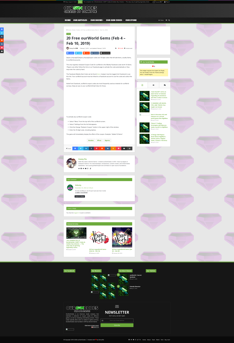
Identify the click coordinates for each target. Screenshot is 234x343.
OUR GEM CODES (114, 20)
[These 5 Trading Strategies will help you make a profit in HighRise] (144, 127)
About (149, 339)
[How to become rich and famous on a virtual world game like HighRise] (144, 117)
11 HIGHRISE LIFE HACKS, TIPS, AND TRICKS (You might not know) (158, 105)
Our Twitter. (151, 271)
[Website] (79, 168)
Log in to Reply (80, 196)
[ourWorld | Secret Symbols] (123, 279)
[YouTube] (86, 168)
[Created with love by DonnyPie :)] (80, 9)
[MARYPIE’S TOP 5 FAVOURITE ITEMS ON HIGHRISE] (112, 295)
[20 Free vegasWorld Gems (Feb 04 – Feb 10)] (99, 237)
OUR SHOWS (96, 20)
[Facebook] (82, 168)
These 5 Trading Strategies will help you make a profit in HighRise (159, 125)
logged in (76, 213)
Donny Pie (72, 48)
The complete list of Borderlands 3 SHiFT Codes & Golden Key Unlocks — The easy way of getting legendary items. (116, 2)
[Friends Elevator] (123, 291)
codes (91, 140)
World (157, 339)
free (99, 140)
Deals (73, 30)
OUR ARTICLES (80, 20)
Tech (162, 339)
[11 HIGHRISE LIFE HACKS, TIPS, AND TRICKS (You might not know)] (144, 107)
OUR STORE (131, 20)
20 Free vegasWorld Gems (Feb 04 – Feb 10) (97, 250)
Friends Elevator (135, 286)
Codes (78, 30)
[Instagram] (88, 168)
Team (153, 339)
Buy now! (167, 339)
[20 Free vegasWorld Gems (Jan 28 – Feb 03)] (122, 237)
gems (108, 140)
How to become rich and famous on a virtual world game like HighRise (159, 116)
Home (68, 20)
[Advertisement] (135, 9)
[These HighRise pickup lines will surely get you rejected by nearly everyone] (95, 293)
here (98, 74)
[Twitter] (84, 168)
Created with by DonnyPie (96, 339)
